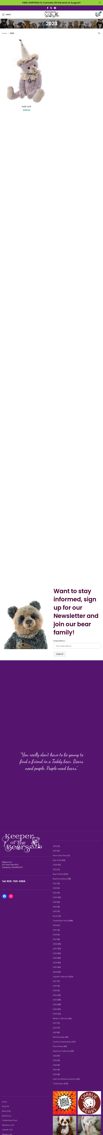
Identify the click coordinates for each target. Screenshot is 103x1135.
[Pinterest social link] (55, 8)
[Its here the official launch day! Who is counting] (89, 1103)
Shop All (5, 1106)
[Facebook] (4, 896)
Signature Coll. (8, 1125)
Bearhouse (6, 1116)
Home (4, 33)
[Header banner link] (47, 2)
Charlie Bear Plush (9, 1120)
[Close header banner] (99, 2)
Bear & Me (6, 1111)
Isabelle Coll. (7, 1129)
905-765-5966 (16, 881)
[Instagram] (10, 896)
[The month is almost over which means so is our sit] (64, 1103)
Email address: (59, 641)
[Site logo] (51, 14)
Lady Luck (26, 106)
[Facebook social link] (47, 8)
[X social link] (51, 8)
